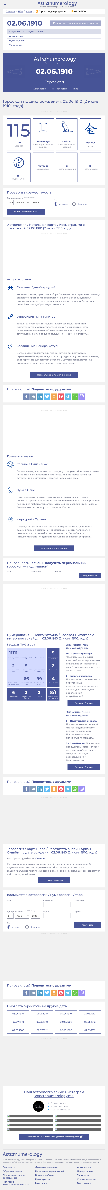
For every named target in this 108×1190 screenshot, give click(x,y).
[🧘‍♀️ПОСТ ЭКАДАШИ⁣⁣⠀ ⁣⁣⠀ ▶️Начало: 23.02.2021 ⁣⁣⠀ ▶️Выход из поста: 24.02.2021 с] (30, 1120)
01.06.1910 (42, 1013)
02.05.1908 (66, 1030)
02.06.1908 (66, 1022)
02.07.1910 (18, 1022)
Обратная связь (12, 1171)
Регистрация (42, 1179)
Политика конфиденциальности (16, 1183)
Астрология (16, 36)
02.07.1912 (42, 1030)
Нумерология (17, 40)
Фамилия (36, 571)
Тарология (15, 45)
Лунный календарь (46, 1167)
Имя (9, 571)
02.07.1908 (18, 1030)
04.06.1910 (66, 1013)
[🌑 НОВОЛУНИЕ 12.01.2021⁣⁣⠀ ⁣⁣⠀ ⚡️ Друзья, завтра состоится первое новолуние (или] (78, 1129)
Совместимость (86, 1179)
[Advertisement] (54, 255)
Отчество (79, 900)
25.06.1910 (89, 1013)
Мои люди (41, 1183)
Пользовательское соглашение (14, 1176)
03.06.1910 (18, 1013)
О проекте (9, 1167)
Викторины (84, 1183)
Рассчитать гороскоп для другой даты (75, 23)
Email (58, 571)
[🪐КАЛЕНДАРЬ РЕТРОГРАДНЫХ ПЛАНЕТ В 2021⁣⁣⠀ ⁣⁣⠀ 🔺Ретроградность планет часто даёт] (30, 1129)
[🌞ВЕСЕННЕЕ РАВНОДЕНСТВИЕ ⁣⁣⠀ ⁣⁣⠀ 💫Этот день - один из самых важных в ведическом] (30, 1116)
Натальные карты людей (49, 1171)
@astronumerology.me (54, 1096)
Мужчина (63, 204)
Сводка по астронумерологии (26, 31)
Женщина (82, 204)
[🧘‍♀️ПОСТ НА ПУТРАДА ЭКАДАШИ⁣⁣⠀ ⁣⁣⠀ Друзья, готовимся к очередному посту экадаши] (78, 1125)
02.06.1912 (89, 1022)
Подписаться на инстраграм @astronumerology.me (52, 1136)
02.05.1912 (89, 1030)
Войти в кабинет (45, 1175)
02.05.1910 (42, 1022)
